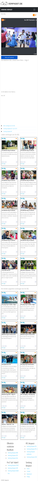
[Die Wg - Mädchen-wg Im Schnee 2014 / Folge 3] (9, 329)
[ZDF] (34, 15)
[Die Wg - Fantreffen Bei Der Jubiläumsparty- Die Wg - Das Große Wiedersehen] (9, 264)
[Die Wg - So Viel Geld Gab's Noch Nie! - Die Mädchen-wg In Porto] (28, 418)
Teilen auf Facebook (9, 57)
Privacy (28, 477)
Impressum (29, 474)
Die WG (3, 14)
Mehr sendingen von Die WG (9, 126)
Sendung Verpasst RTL (32, 446)
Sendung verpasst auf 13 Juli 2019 (10, 128)
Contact (28, 471)
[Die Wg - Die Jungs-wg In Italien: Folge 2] (9, 299)
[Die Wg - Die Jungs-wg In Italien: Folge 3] (28, 299)
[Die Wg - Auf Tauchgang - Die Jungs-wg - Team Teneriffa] (28, 389)
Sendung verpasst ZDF (7, 131)
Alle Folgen (4, 163)
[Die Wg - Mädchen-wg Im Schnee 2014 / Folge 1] (28, 329)
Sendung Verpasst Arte (13, 458)
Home (28, 469)
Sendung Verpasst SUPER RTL (31, 453)
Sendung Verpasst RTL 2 (32, 449)
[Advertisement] (19, 74)
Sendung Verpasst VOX (32, 457)
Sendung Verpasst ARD (13, 453)
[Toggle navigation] (34, 9)
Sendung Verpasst (6, 10)
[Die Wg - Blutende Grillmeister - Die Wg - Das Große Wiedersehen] (28, 264)
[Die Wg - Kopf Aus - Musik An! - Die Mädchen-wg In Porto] (9, 418)
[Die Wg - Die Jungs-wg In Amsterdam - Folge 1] (28, 359)
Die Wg (4, 138)
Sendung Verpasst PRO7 (13, 465)
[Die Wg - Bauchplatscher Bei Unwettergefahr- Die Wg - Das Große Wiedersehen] (9, 359)
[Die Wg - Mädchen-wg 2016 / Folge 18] (9, 389)
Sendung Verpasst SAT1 (13, 468)
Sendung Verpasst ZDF (13, 455)
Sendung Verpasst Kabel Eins (13, 472)
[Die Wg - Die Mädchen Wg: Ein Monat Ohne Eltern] (9, 145)
